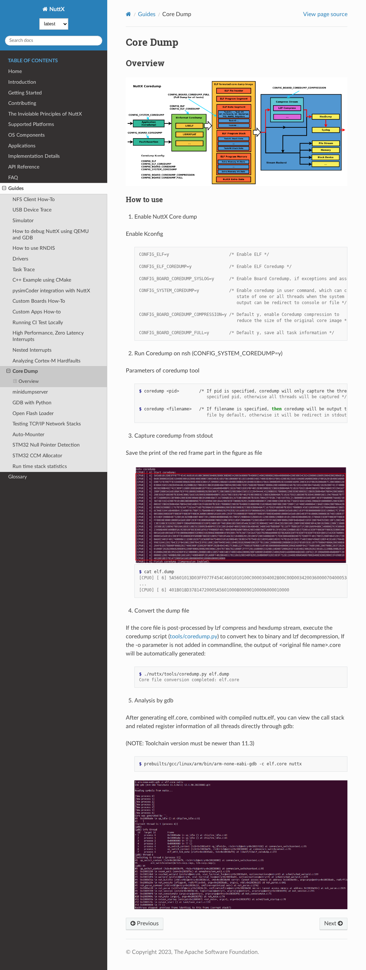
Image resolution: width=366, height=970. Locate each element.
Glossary (17, 476)
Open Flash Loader (33, 413)
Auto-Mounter (28, 434)
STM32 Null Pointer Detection (46, 445)
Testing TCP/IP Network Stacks (47, 423)
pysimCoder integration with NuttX (51, 290)
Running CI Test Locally (38, 322)
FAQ (13, 177)
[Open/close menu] (4, 188)
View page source (325, 14)
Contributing (22, 103)
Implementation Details (34, 156)
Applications (21, 145)
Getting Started (25, 93)
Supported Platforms (31, 124)
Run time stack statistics (40, 466)
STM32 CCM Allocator (37, 455)
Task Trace (24, 269)
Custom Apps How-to (37, 312)
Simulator (23, 220)
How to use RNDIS (34, 248)
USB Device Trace (32, 210)
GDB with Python (32, 402)
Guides (16, 188)
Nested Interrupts (32, 350)
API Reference (23, 167)
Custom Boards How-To (39, 301)
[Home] (128, 14)
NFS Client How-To (34, 199)
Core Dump (25, 371)
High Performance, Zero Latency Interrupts (48, 336)
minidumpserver (30, 392)
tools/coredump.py (193, 636)
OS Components (26, 135)
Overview (29, 381)
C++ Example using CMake (42, 280)
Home (15, 71)
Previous (147, 923)
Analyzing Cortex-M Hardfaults (46, 361)
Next (331, 923)
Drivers (20, 259)
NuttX (56, 9)
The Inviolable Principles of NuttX (45, 114)
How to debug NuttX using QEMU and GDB (51, 234)
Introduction (22, 82)
